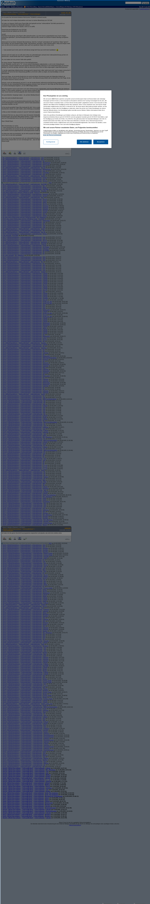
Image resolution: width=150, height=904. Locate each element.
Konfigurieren (50, 142)
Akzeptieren (101, 142)
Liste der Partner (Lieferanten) (52, 135)
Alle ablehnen (84, 142)
